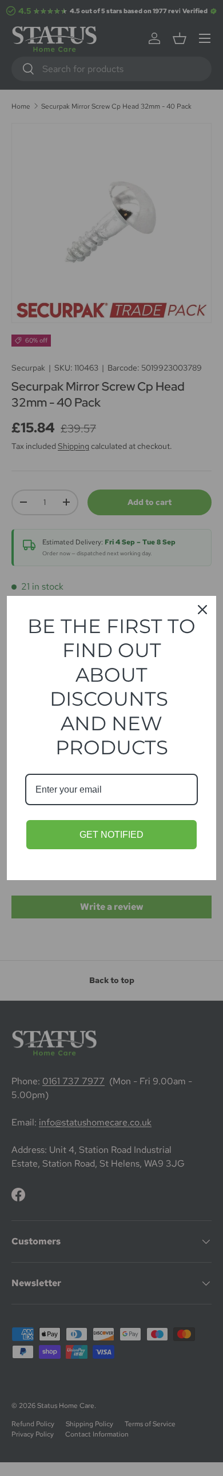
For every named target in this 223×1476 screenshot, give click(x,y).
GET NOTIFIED (111, 835)
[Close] (202, 609)
